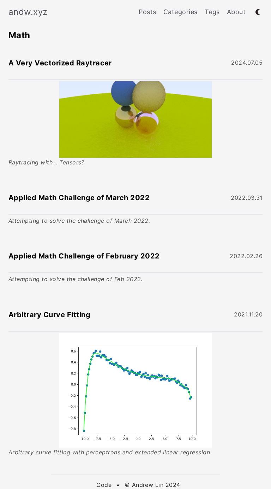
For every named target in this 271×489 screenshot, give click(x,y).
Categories (180, 12)
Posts (147, 12)
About (236, 12)
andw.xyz (28, 12)
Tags (212, 12)
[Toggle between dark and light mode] (258, 12)
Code (104, 484)
